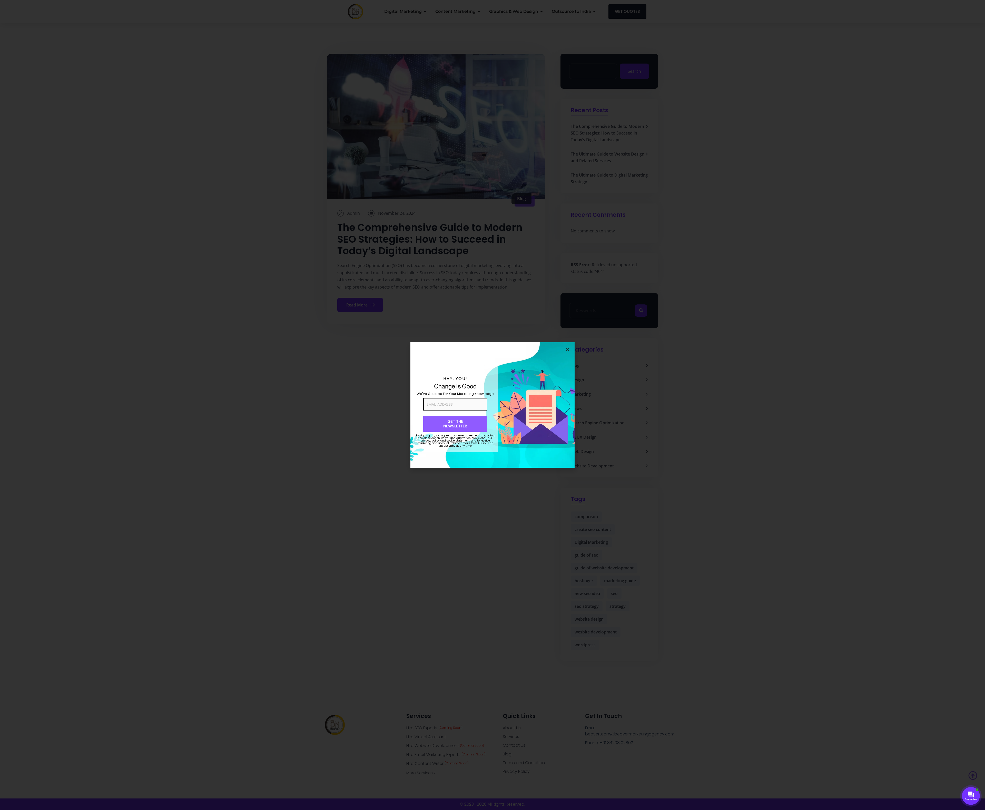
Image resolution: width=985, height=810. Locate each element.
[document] (492, 405)
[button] (567, 349)
